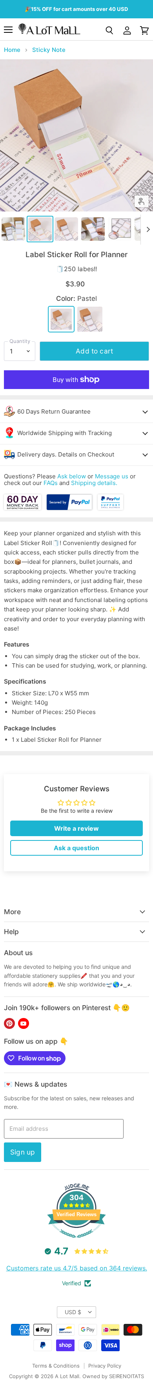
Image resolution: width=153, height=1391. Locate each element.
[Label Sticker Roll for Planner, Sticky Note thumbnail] (13, 229)
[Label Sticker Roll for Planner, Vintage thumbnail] (66, 229)
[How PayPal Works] (69, 508)
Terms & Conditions (56, 1366)
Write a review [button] (76, 828)
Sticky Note (49, 49)
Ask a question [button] (76, 848)
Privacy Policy (104, 1366)
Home (12, 49)
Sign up (22, 1152)
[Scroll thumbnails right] (146, 230)
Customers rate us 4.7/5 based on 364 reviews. (76, 1268)
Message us (111, 476)
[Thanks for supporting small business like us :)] (110, 508)
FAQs (51, 483)
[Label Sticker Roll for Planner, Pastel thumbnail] (40, 229)
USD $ (73, 1312)
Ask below (71, 476)
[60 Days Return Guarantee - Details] (23, 508)
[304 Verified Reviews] (76, 1241)
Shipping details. (94, 483)
